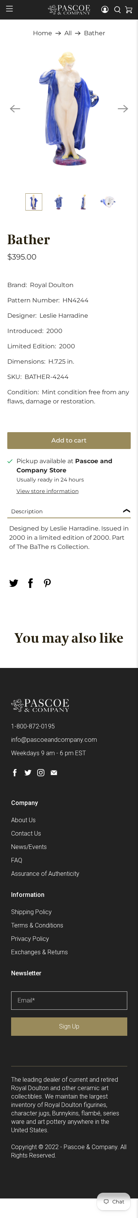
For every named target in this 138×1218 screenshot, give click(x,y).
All (68, 33)
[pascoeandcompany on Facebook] (14, 774)
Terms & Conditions (37, 925)
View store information (47, 491)
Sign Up (69, 1026)
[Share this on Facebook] (30, 583)
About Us (23, 820)
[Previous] (15, 108)
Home (42, 33)
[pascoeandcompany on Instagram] (40, 774)
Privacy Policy (30, 938)
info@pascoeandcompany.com (54, 739)
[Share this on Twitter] (13, 583)
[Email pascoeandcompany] (54, 774)
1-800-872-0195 (33, 726)
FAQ (16, 860)
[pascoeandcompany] (69, 9)
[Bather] (69, 108)
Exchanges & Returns (39, 952)
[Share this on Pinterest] (47, 583)
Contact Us (26, 833)
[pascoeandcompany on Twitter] (27, 774)
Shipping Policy (31, 912)
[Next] (123, 108)
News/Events (29, 847)
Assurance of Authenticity (45, 873)
